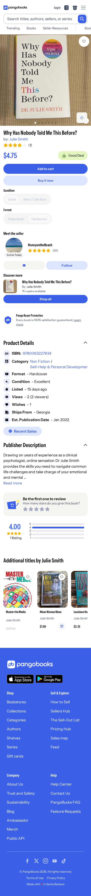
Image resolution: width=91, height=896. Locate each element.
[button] (45, 343)
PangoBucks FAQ (65, 802)
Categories (16, 720)
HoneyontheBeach (40, 245)
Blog (10, 811)
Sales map (59, 738)
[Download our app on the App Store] (20, 679)
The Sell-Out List (65, 720)
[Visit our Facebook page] (27, 860)
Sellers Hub (60, 711)
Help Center (61, 784)
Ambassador (17, 820)
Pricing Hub (61, 729)
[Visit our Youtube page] (54, 860)
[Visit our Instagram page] (45, 860)
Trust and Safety (21, 793)
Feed (55, 747)
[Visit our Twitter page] (36, 860)
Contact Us (60, 793)
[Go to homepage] (15, 8)
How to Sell (60, 702)
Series (12, 747)
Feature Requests (66, 811)
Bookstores (16, 702)
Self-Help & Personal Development (60, 367)
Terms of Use (35, 878)
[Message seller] (24, 265)
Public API (15, 838)
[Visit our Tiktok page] (63, 860)
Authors (14, 729)
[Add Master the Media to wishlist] (28, 576)
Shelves (13, 738)
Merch (12, 829)
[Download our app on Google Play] (49, 679)
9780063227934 (37, 353)
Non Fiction (40, 361)
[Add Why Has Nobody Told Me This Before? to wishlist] (84, 41)
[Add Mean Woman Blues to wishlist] (61, 576)
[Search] (82, 19)
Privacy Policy (56, 878)
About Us (15, 784)
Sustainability (18, 802)
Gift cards (15, 756)
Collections (16, 711)
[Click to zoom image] (45, 80)
